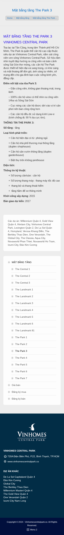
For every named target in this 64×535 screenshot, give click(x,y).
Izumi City (13, 244)
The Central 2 (22, 275)
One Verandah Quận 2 (15, 497)
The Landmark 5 (24, 316)
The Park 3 (21, 351)
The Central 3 (22, 282)
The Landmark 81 (24, 330)
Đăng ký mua (19, 392)
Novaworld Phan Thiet (20, 241)
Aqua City (40, 238)
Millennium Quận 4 (30, 221)
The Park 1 (21, 337)
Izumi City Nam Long (14, 500)
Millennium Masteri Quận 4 (17, 490)
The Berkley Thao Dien (15, 487)
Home (10, 18)
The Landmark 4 (24, 310)
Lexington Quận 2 (23, 227)
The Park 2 (21, 344)
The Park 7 (21, 378)
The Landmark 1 (24, 289)
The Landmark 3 (24, 303)
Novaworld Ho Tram (44, 241)
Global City (9, 483)
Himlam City (23, 224)
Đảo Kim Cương (28, 244)
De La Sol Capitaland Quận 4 (19, 476)
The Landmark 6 (24, 323)
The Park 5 (21, 364)
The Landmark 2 (24, 296)
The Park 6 (21, 371)
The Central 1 (22, 269)
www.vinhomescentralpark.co (23, 461)
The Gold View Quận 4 (15, 494)
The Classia (27, 238)
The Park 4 (21, 357)
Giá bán (16, 385)
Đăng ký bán (18, 398)
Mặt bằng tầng (22, 18)
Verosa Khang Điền (33, 231)
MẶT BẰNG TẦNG (22, 262)
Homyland (16, 231)
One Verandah (37, 234)
